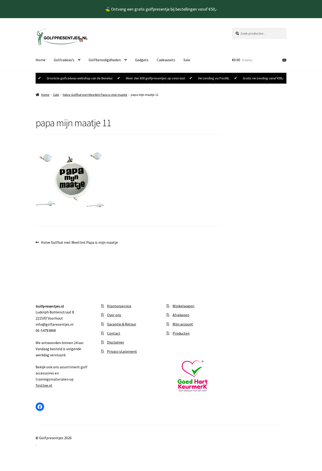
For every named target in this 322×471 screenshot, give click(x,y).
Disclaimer (115, 342)
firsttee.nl (44, 385)
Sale (186, 59)
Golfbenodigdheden (105, 59)
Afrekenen (181, 315)
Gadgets (142, 59)
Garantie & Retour (121, 324)
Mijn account (183, 324)
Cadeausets (166, 59)
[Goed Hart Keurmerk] (193, 376)
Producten (181, 333)
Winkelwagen (183, 306)
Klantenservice (119, 306)
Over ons (114, 315)
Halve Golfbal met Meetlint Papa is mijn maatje (95, 95)
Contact (113, 333)
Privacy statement (122, 351)
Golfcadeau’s (64, 59)
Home (40, 59)
